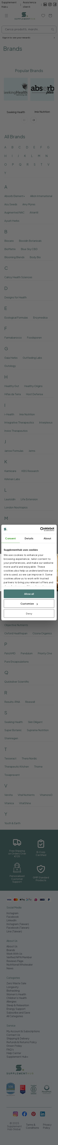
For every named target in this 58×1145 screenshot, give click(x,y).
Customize (27, 603)
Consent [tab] (10, 538)
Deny (29, 613)
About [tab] (47, 538)
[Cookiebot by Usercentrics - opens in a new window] (41, 529)
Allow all (29, 593)
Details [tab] (29, 538)
